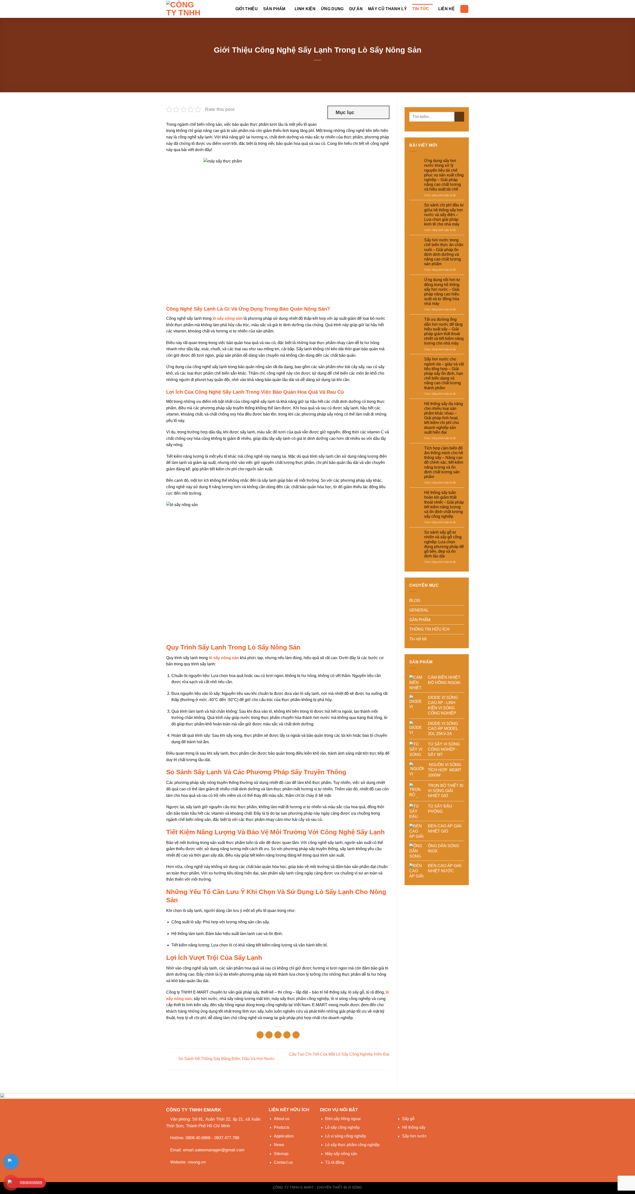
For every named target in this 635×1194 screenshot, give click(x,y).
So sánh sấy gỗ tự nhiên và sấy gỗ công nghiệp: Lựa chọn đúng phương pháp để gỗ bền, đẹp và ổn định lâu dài (444, 544)
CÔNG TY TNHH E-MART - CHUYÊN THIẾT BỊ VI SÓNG (317, 1187)
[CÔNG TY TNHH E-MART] (185, 9)
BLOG (414, 600)
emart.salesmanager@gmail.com (213, 1150)
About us (281, 1119)
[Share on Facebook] (260, 1035)
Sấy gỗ (408, 1119)
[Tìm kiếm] (464, 9)
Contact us (283, 1162)
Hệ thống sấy (413, 1127)
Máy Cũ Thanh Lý (387, 9)
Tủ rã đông (334, 1162)
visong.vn (197, 1162)
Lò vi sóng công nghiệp (345, 1136)
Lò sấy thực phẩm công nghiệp (352, 1145)
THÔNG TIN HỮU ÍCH (429, 629)
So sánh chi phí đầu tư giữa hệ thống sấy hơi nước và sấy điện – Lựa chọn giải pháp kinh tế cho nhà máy (444, 214)
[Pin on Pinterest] (287, 1035)
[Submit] (459, 117)
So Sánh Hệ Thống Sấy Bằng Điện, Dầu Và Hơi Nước (226, 1059)
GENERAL (419, 610)
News (279, 1145)
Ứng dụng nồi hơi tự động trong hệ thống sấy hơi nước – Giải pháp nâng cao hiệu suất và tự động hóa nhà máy (442, 292)
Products (281, 1127)
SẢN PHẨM (274, 9)
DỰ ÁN (356, 9)
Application (284, 1136)
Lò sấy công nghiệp (342, 1127)
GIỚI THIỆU (246, 9)
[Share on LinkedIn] (296, 1035)
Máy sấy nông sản (341, 1154)
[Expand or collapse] (383, 112)
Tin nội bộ (418, 639)
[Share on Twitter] (269, 1035)
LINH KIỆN (305, 9)
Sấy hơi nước (414, 1136)
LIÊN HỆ (446, 9)
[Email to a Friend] (278, 1035)
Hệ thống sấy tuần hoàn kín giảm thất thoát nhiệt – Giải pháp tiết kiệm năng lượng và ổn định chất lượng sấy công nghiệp (444, 504)
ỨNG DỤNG (332, 9)
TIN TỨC (420, 9)
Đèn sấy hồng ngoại (343, 1119)
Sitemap (281, 1154)
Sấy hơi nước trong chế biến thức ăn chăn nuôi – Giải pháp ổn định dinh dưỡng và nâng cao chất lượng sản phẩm (443, 252)
